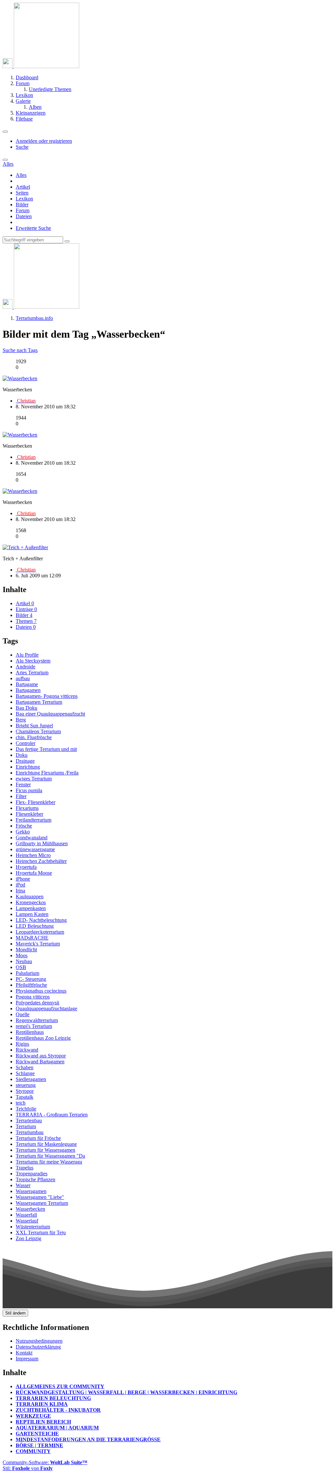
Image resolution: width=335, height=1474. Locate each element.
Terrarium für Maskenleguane (46, 1144)
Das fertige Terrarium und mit (46, 749)
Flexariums (27, 808)
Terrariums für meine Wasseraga (49, 1162)
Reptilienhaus (30, 1032)
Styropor (25, 1091)
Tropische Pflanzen (35, 1179)
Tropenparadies (31, 1173)
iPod (20, 884)
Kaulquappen (30, 896)
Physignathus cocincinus (41, 991)
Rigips (22, 1044)
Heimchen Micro (33, 855)
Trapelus (24, 1167)
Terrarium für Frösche (38, 1138)
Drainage (25, 761)
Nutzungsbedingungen (39, 1341)
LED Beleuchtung (35, 926)
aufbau (23, 678)
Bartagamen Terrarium (39, 702)
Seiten (22, 193)
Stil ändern (15, 1313)
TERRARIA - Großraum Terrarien (52, 1114)
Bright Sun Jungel (34, 725)
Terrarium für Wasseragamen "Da (50, 1156)
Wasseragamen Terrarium (42, 1203)
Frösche (24, 826)
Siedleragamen (31, 1079)
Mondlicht (26, 949)
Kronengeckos (31, 902)
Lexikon (24, 198)
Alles (21, 175)
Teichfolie (26, 1108)
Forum (22, 210)
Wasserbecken (30, 1209)
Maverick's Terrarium (38, 943)
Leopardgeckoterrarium (40, 932)
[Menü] (5, 132)
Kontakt (24, 1352)
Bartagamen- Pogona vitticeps (47, 696)
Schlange (25, 1073)
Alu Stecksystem (33, 660)
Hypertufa (26, 867)
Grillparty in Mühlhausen (42, 843)
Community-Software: (45, 1462)
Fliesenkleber (29, 814)
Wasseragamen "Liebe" (40, 1197)
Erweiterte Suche (33, 228)
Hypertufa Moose (34, 873)
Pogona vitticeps (33, 996)
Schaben (24, 1067)
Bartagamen (28, 690)
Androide (25, 666)
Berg (21, 719)
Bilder (22, 204)
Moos (21, 955)
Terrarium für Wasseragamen (45, 1150)
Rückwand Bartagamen (40, 1061)
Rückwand (27, 1050)
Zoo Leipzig (28, 1238)
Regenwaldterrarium (37, 1020)
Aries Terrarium (32, 672)
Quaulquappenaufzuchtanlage (46, 1008)
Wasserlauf (27, 1220)
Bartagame (27, 684)
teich (21, 1103)
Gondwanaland (31, 837)
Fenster (23, 784)
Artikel (23, 187)
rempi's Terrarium (34, 1026)
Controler (25, 743)
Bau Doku (26, 708)
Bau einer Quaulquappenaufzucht (50, 714)
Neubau (24, 961)
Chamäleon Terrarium (38, 731)
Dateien (24, 216)
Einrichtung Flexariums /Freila (47, 772)
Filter (21, 796)
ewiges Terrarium (34, 778)
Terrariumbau (30, 1132)
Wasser (23, 1185)
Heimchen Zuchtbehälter (41, 861)
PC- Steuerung (31, 979)
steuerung (26, 1085)
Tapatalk (24, 1097)
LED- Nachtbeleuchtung (41, 920)
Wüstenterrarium (33, 1226)
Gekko (23, 831)
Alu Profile (27, 655)
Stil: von (28, 1468)
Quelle (22, 1014)
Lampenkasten (31, 908)
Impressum (27, 1358)
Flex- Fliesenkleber (35, 802)
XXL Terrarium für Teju (41, 1232)
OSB (21, 967)
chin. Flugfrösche (34, 737)
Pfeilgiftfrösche (31, 985)
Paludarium (27, 973)
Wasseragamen (31, 1191)
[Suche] (5, 160)
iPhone (23, 879)
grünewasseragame (35, 849)
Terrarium (26, 1126)
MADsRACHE (32, 938)
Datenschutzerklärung (38, 1347)
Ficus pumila (29, 790)
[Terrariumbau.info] (41, 66)
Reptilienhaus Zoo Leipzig (43, 1038)
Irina (20, 890)
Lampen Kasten (32, 914)
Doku (21, 755)
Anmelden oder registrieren (44, 141)
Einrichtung (28, 767)
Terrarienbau (29, 1120)
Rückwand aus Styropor (41, 1055)
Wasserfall (26, 1215)
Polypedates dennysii (37, 1002)
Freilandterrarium (33, 820)
